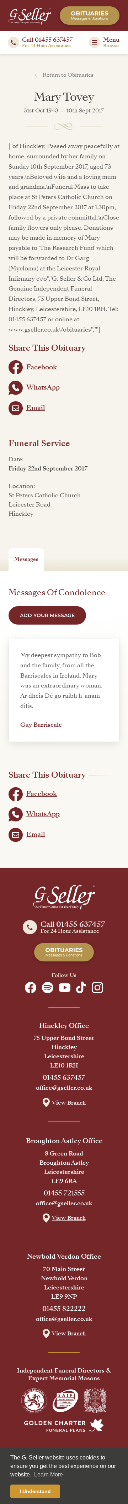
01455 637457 (64, 1078)
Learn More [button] (48, 1474)
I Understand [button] (35, 1491)
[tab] (26, 559)
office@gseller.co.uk (64, 1088)
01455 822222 (64, 1309)
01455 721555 (64, 1193)
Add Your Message (47, 615)
